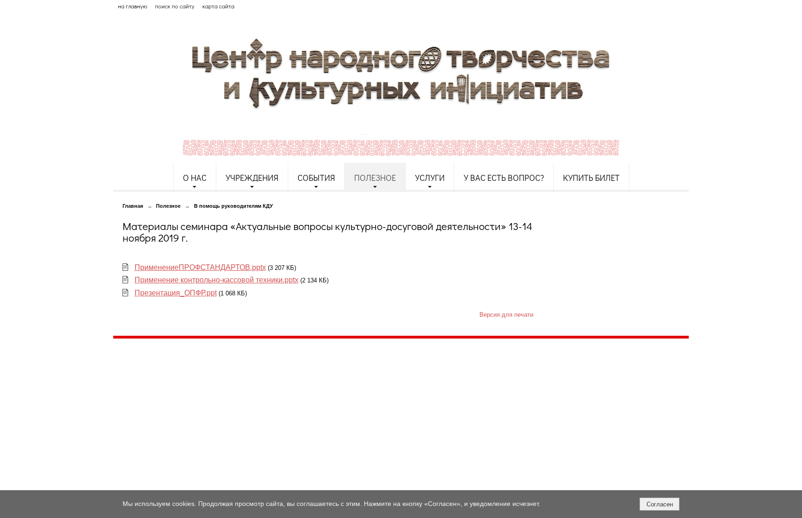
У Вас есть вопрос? (504, 177)
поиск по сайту (174, 6)
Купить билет (591, 177)
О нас (195, 177)
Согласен (660, 504)
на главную (132, 6)
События (316, 177)
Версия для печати (506, 315)
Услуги (430, 177)
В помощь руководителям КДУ (233, 206)
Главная (133, 206)
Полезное (375, 177)
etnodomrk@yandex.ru (337, 379)
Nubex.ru (198, 419)
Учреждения (252, 177)
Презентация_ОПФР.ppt (176, 293)
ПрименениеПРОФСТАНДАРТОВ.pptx (200, 267)
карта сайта (218, 6)
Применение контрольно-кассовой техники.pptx (216, 280)
